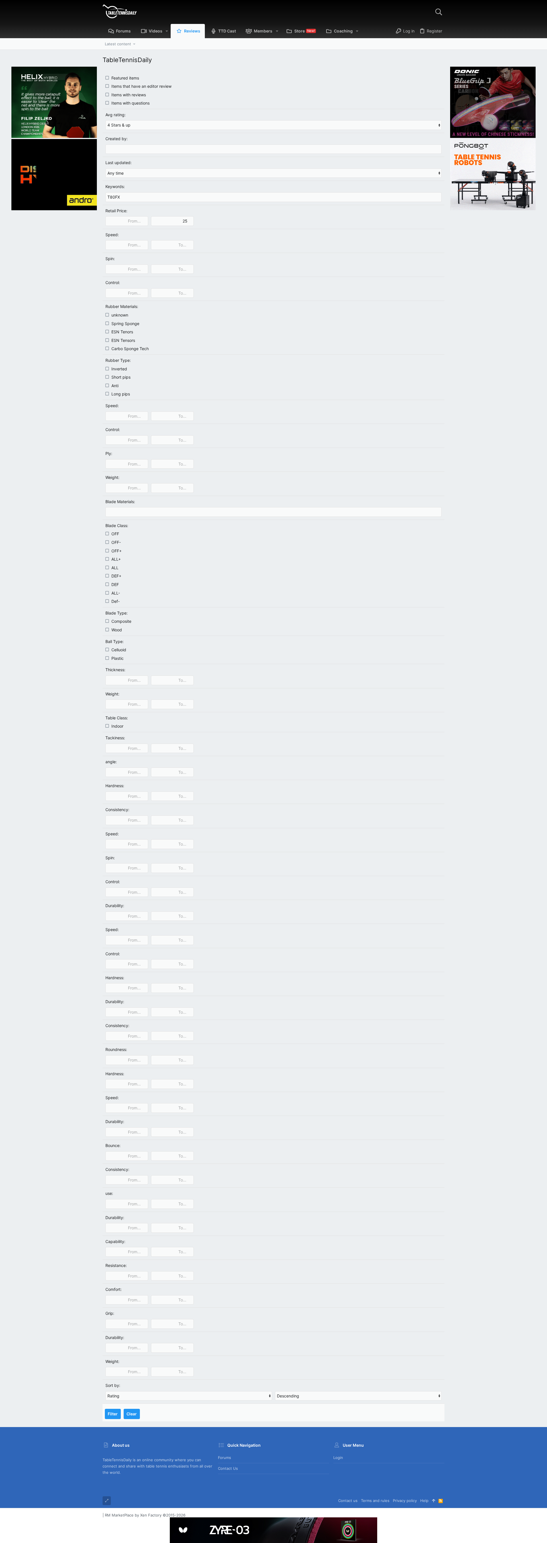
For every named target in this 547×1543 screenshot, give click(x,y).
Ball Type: (114, 641)
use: (109, 1193)
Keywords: (115, 186)
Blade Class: (116, 525)
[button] (167, 31)
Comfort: (113, 1289)
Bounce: (113, 1145)
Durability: (114, 905)
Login (338, 1457)
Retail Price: (116, 210)
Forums (224, 1457)
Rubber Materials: (121, 306)
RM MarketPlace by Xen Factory (145, 1515)
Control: (112, 282)
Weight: (112, 477)
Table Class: (116, 717)
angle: (111, 761)
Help (424, 1500)
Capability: (115, 1241)
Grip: (109, 1313)
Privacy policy (405, 1500)
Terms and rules (375, 1500)
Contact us (228, 1468)
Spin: (110, 258)
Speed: (112, 234)
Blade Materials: (120, 501)
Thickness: (115, 669)
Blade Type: (116, 613)
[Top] (433, 1500)
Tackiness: (115, 737)
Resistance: (116, 1265)
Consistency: (117, 809)
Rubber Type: (118, 360)
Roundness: (116, 1049)
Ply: (108, 453)
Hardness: (114, 785)
